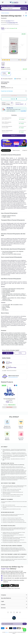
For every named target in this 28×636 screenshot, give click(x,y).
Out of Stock (9, 407)
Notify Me (13, 98)
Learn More (23, 110)
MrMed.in (7, 632)
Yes (8, 353)
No (21, 353)
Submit (24, 623)
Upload (22, 8)
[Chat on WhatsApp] (24, 630)
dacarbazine (4, 18)
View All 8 (13, 135)
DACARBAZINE (4, 83)
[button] (2, 2)
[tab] (3, 63)
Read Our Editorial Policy (13, 377)
